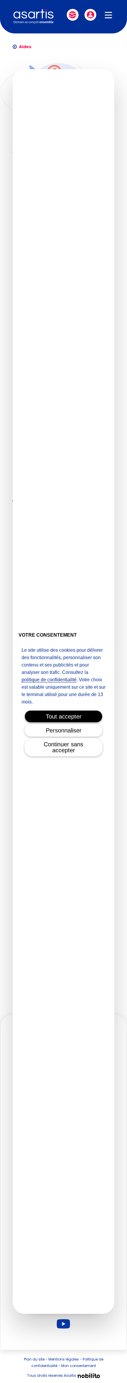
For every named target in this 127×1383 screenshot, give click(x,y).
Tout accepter (64, 716)
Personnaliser (64, 730)
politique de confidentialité (49, 679)
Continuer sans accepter (63, 747)
